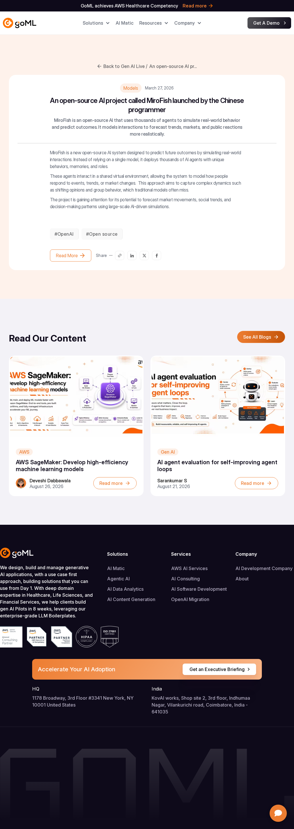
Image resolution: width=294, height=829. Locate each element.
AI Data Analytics (125, 589)
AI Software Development (199, 589)
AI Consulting (185, 579)
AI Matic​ (125, 23)
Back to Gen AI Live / (125, 66)
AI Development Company (264, 568)
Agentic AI (118, 579)
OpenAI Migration (190, 599)
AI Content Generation (131, 599)
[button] (96, 22)
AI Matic (116, 568)
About (242, 579)
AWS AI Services (189, 568)
